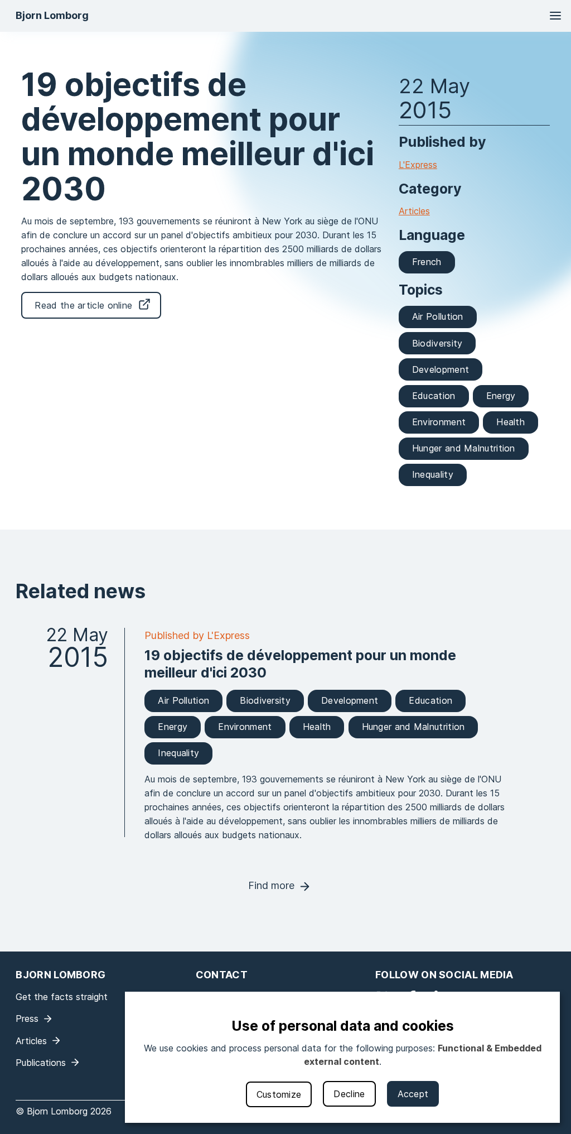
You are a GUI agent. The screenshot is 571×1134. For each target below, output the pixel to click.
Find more (271, 885)
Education (434, 395)
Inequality (432, 474)
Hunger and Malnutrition (463, 448)
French (427, 261)
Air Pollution (437, 316)
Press (27, 1018)
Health (510, 421)
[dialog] (342, 1057)
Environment (439, 421)
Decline (349, 1093)
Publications (41, 1062)
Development (440, 369)
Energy (501, 395)
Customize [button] (279, 1094)
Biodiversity (437, 343)
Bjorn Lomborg (52, 15)
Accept (413, 1093)
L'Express (418, 164)
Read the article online (83, 305)
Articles (414, 211)
